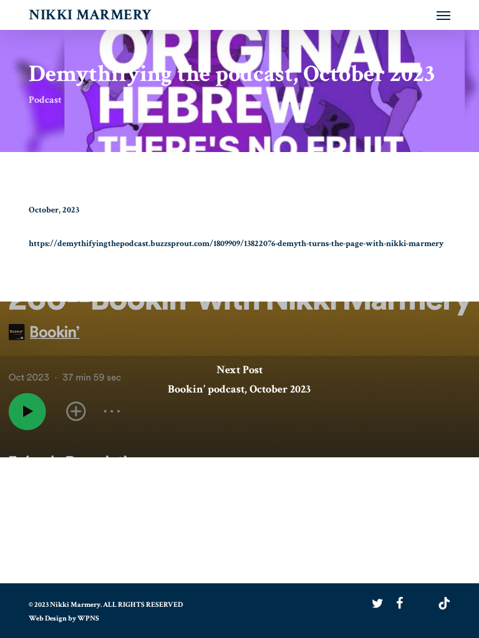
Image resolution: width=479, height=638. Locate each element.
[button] (443, 15)
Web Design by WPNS (64, 618)
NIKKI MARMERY (90, 14)
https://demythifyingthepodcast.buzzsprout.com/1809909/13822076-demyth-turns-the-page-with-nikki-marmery (236, 243)
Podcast (45, 100)
